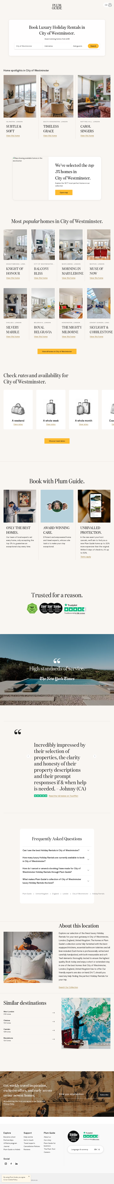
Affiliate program (10, 1143)
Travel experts (29, 1143)
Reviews (27, 1149)
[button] (57, 4)
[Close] (29, 1176)
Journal (6, 1146)
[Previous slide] (28, 756)
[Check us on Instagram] (6, 1163)
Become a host (9, 1137)
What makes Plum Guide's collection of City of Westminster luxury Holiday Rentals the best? (52, 881)
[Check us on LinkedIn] (16, 1163)
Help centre (28, 1137)
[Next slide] (95, 756)
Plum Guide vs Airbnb (12, 1149)
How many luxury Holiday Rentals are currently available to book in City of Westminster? (53, 859)
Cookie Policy (12, 1180)
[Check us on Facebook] (11, 1163)
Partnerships (8, 1140)
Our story (47, 1140)
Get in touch (28, 1140)
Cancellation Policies (32, 1146)
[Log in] (107, 5)
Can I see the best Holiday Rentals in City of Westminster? (51, 850)
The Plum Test (49, 1149)
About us (47, 1137)
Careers (47, 1152)
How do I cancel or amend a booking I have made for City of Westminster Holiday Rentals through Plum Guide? (52, 870)
